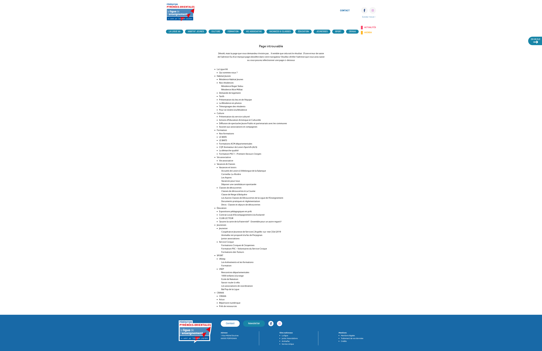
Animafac (286, 341)
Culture (215, 31)
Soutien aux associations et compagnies (238, 127)
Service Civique (226, 242)
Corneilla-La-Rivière (231, 174)
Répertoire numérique (229, 303)
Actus (222, 299)
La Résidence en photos (230, 103)
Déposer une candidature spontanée (238, 184)
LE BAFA (223, 137)
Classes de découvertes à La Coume (238, 191)
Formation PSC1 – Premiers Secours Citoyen (240, 154)
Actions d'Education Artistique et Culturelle (240, 120)
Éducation (303, 31)
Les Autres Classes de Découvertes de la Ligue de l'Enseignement (252, 198)
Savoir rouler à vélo (230, 282)
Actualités (370, 27)
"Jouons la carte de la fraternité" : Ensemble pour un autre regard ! (250, 221)
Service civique (288, 344)
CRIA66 (352, 31)
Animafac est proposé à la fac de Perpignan (241, 235)
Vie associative (254, 31)
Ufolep (222, 259)
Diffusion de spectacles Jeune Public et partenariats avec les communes (253, 123)
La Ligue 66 (174, 31)
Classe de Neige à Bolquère (234, 194)
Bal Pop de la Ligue (230, 289)
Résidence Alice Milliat (232, 89)
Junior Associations (290, 338)
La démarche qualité (229, 150)
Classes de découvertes (230, 188)
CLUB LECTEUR (226, 218)
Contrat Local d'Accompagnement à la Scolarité (242, 215)
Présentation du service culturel (234, 116)
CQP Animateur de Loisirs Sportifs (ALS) (238, 147)
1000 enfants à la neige (232, 276)
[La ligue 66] (180, 13)
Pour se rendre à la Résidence (233, 110)
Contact (345, 10)
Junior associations (230, 238)
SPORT (338, 31)
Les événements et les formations (237, 262)
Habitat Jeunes (196, 31)
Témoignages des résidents (232, 106)
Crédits (344, 341)
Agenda (368, 32)
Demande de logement (230, 93)
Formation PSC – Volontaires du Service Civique (244, 248)
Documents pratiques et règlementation (240, 201)
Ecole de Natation (229, 279)
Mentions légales (348, 335)
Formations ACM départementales (235, 143)
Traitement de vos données (352, 338)
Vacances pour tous (230, 181)
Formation (233, 31)
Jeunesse (223, 228)
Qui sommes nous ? (228, 72)
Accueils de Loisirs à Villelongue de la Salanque (243, 171)
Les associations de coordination (237, 286)
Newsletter (254, 323)
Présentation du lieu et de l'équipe (235, 99)
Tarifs (221, 96)
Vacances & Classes (280, 31)
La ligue (285, 335)
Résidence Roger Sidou (232, 86)
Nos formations (226, 133)
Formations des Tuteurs (232, 252)
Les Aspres (226, 177)
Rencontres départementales (235, 272)
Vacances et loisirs (227, 167)
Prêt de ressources (228, 306)
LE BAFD (223, 140)
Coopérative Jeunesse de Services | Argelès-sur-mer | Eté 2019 (251, 232)
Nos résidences (226, 83)
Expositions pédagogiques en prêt (235, 211)
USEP (221, 269)
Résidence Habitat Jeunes (231, 79)
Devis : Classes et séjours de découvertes (240, 204)
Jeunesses (322, 31)
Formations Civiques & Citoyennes (237, 245)
